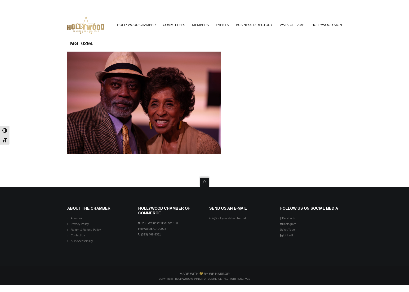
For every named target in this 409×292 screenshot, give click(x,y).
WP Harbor (219, 274)
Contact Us (78, 235)
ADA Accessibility (82, 241)
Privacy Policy (80, 224)
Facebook (288, 218)
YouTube (289, 229)
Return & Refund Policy (86, 229)
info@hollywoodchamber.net (227, 218)
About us (76, 218)
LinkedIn (288, 235)
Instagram (289, 224)
